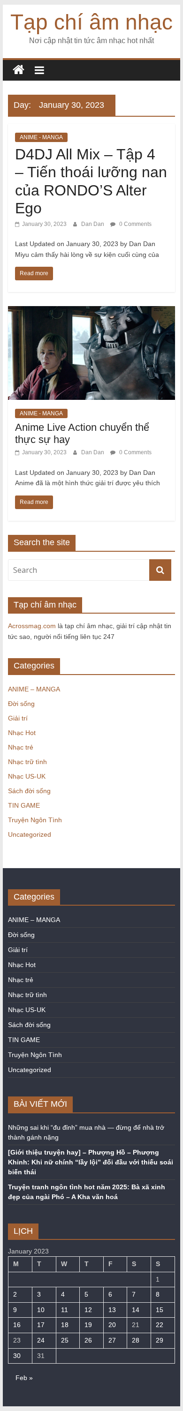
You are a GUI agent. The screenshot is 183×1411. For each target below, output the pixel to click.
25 (65, 1340)
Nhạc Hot (22, 732)
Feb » (24, 1377)
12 (88, 1309)
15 (159, 1309)
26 (88, 1340)
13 (112, 1309)
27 (112, 1340)
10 (41, 1309)
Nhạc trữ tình (27, 762)
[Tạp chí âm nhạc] (18, 70)
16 (17, 1324)
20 (112, 1324)
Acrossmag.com (32, 626)
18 (65, 1324)
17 (41, 1324)
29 (159, 1340)
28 (135, 1340)
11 (64, 1309)
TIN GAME (24, 805)
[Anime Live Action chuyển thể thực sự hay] (91, 312)
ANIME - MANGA (41, 137)
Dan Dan (93, 224)
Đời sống (21, 703)
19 (88, 1324)
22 (159, 1324)
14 (135, 1309)
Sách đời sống (29, 791)
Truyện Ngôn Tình (35, 820)
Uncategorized (29, 834)
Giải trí (18, 718)
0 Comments (135, 224)
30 (17, 1355)
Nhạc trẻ (20, 747)
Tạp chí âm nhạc (91, 22)
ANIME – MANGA (34, 689)
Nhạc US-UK (27, 776)
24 (41, 1340)
